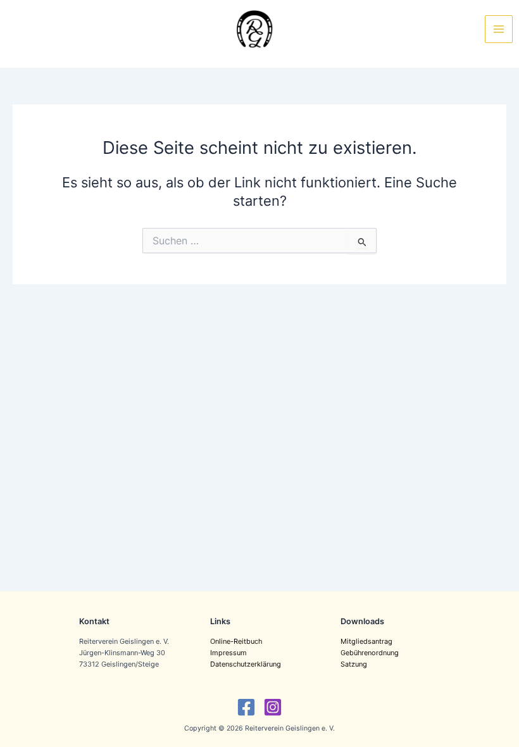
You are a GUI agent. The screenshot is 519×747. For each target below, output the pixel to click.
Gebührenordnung (370, 652)
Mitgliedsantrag (366, 641)
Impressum (228, 652)
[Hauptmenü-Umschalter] (499, 29)
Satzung (354, 664)
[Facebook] (246, 707)
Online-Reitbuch (236, 641)
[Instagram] (272, 707)
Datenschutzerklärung (245, 664)
